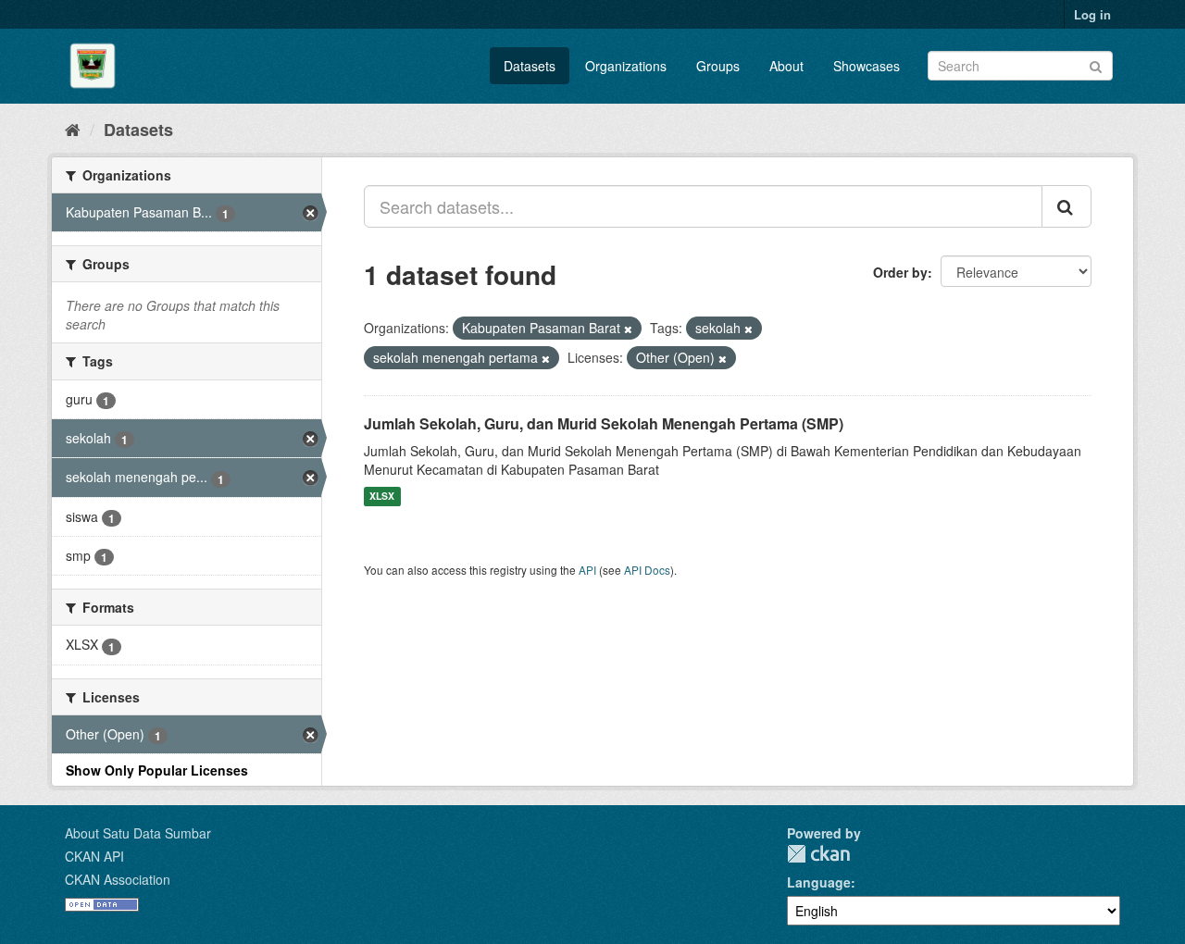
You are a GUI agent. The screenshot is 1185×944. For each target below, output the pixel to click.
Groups (718, 65)
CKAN (818, 853)
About (786, 65)
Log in (1092, 14)
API (587, 570)
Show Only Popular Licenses (157, 770)
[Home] (73, 129)
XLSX (381, 496)
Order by (900, 272)
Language (819, 882)
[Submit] (1096, 64)
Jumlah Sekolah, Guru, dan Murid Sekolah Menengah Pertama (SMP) (603, 423)
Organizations (626, 65)
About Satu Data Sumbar (138, 833)
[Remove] (628, 328)
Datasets (529, 65)
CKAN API (94, 856)
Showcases (866, 65)
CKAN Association (117, 879)
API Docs (647, 570)
